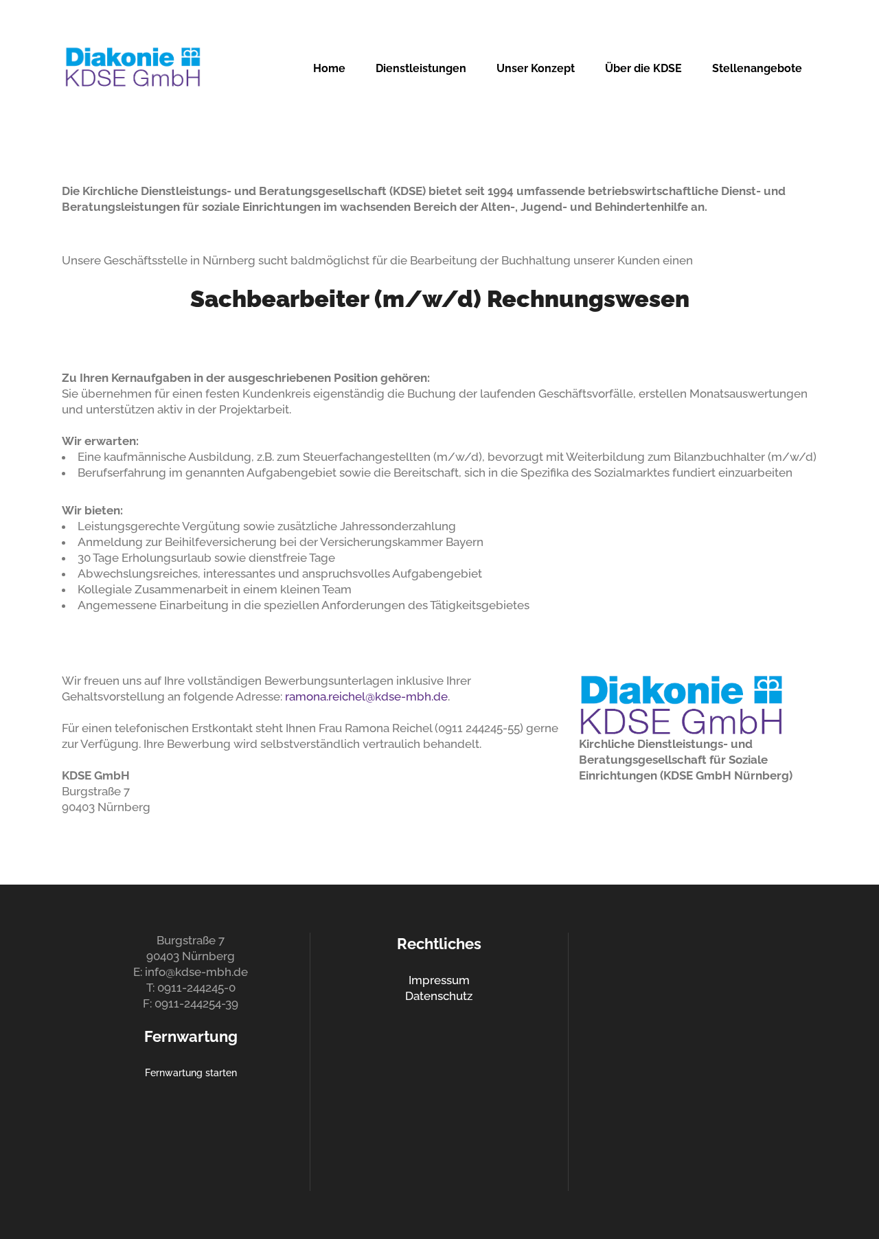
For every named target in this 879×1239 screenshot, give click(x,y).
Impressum (439, 980)
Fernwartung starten (191, 1072)
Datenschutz (438, 996)
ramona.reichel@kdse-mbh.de (365, 696)
